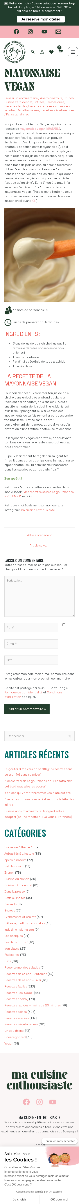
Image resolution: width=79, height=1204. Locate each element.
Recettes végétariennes (57, 110)
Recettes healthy (16, 999)
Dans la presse (14, 891)
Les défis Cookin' (16, 942)
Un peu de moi (14, 1031)
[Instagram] (30, 31)
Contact (39, 1145)
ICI (33, 201)
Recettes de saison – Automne (25, 974)
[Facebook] (16, 31)
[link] (51, 52)
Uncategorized (15, 1037)
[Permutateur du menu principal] (73, 52)
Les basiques (55, 102)
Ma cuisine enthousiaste (38, 510)
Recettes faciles (15, 106)
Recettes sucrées (16, 1018)
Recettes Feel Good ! (18, 993)
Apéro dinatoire (51, 98)
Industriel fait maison (19, 930)
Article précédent (39, 535)
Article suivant (40, 545)
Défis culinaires (14, 898)
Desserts (10, 904)
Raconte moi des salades (22, 967)
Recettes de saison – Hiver (22, 980)
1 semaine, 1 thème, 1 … (19, 847)
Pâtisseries (12, 955)
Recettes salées (28, 110)
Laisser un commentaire (21, 98)
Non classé (12, 948)
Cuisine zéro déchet (18, 102)
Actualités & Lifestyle (19, 854)
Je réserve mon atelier (41, 19)
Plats (7, 961)
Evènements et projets (20, 917)
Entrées (39, 102)
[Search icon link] (33, 52)
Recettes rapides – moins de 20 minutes (32, 1005)
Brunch (69, 98)
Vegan (8, 1043)
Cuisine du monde (16, 879)
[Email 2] (58, 31)
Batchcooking (14, 866)
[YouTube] (44, 31)
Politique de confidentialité (23, 692)
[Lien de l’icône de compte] (42, 52)
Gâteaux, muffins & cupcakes (24, 923)
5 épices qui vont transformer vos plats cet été (37, 793)
